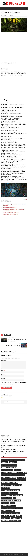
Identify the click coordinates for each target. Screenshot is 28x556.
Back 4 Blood (13, 459)
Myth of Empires (6, 487)
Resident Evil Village (7, 497)
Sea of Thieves (5, 503)
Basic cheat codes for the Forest (10, 214)
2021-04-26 (4, 15)
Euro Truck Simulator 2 (7, 475)
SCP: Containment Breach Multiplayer (11, 500)
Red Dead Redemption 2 (17, 495)
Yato (25, 199)
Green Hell (22, 480)
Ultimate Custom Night (7, 513)
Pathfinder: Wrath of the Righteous (10, 490)
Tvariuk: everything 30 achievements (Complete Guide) (13, 439)
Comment (3, 360)
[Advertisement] (14, 48)
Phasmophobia (5, 492)
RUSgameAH (11, 15)
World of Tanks (6, 518)
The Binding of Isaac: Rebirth (8, 505)
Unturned (17, 513)
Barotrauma (21, 459)
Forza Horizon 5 (21, 477)
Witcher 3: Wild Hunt (16, 518)
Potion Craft (14, 492)
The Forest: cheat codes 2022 (10, 207)
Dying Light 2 (18, 470)
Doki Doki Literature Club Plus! (9, 467)
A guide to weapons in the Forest (10, 212)
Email (2, 374)
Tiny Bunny (11, 510)
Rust (15, 497)
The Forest (7, 334)
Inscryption (15, 482)
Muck (20, 485)
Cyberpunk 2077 (12, 462)
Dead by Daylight (6, 465)
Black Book (4, 462)
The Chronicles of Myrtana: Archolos (11, 520)
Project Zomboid (6, 495)
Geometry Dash (5, 480)
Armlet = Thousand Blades (8, 515)
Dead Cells (14, 465)
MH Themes (22, 554)
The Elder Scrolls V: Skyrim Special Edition (12, 508)
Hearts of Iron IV (6, 482)
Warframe (18, 515)
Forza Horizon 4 (12, 477)
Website (3, 378)
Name (2, 370)
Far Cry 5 (4, 477)
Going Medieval (14, 480)
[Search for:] (14, 402)
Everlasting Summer (19, 475)
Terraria (12, 503)
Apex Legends (5, 459)
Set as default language (6, 395)
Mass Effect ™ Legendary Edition (9, 485)
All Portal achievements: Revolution (9, 449)
